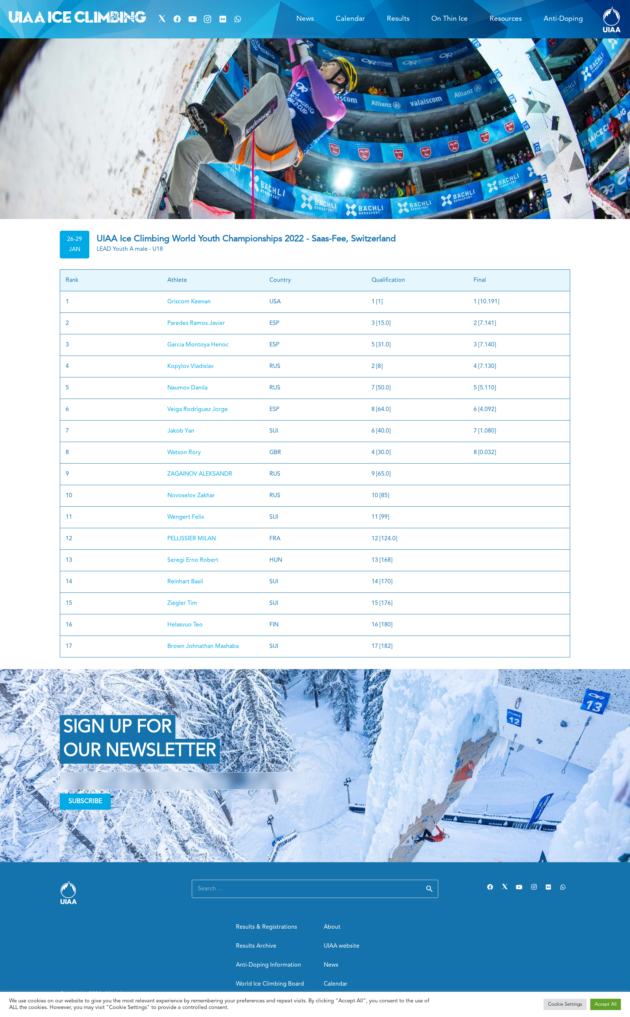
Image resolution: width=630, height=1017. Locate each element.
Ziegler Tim (182, 603)
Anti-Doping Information (268, 965)
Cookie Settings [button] (565, 1004)
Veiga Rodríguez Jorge (197, 409)
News (331, 965)
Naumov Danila (187, 388)
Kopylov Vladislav (190, 366)
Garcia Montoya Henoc (198, 345)
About (332, 927)
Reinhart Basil (185, 582)
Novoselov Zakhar (191, 496)
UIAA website (341, 946)
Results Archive (256, 946)
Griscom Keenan (189, 302)
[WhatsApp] (238, 19)
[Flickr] (222, 19)
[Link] (612, 19)
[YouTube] (192, 19)
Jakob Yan (180, 431)
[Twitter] (162, 19)
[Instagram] (207, 19)
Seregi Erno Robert (192, 560)
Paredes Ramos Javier (196, 323)
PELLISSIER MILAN (191, 539)
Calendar (335, 984)
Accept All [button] (606, 1004)
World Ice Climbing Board (270, 984)
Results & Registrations (266, 927)
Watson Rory (184, 453)
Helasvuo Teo (185, 625)
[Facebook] (177, 19)
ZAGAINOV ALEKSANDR (199, 474)
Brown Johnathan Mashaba (203, 646)
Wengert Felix (185, 517)
